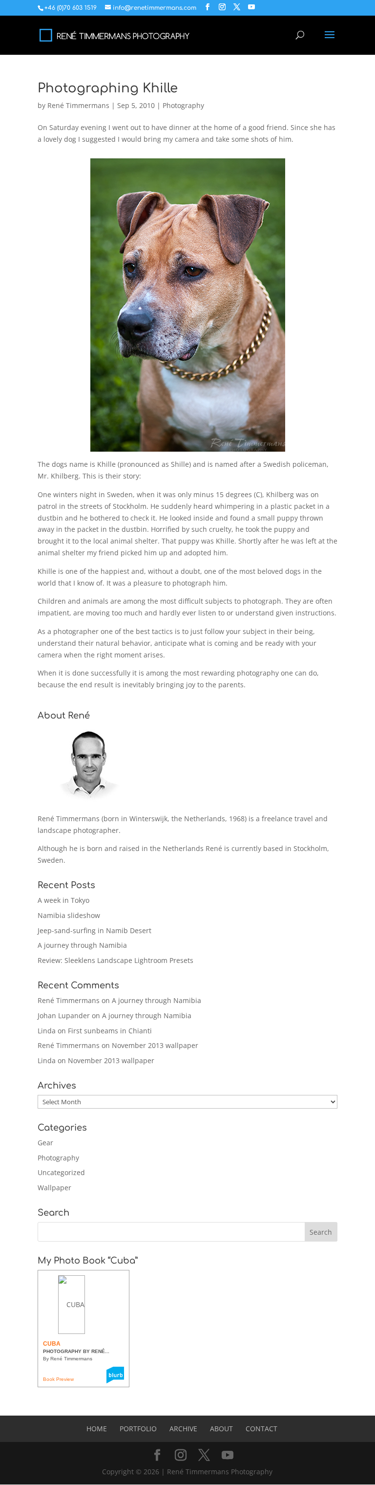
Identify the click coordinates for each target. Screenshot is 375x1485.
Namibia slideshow (69, 915)
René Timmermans (78, 105)
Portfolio (138, 1428)
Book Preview (58, 1379)
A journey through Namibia (82, 945)
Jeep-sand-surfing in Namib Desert (94, 930)
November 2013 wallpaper (155, 1045)
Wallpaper (54, 1187)
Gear (45, 1142)
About (221, 1428)
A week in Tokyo (63, 900)
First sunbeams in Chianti (110, 1030)
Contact (261, 1428)
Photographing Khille (108, 88)
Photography (183, 105)
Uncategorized (61, 1172)
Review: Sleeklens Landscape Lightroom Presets (115, 960)
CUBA (52, 1343)
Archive (183, 1428)
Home (96, 1428)
